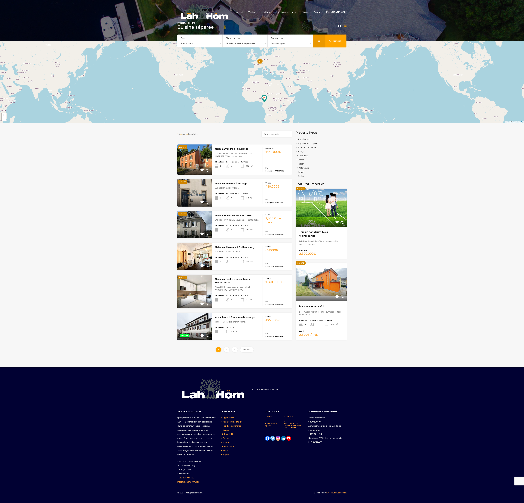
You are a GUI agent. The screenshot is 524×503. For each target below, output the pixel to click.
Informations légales (271, 425)
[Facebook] (267, 438)
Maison (301, 164)
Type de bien (277, 38)
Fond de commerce (307, 147)
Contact (318, 12)
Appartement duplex (307, 143)
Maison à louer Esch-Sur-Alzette (233, 215)
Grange (301, 160)
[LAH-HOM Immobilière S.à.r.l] (204, 20)
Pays (183, 38)
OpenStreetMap (518, 122)
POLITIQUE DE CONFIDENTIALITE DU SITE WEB (292, 426)
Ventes (251, 12)
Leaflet (508, 122)
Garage (301, 151)
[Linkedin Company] (283, 438)
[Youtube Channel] (288, 438)
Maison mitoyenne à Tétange (231, 183)
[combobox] (199, 44)
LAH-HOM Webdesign (336, 493)
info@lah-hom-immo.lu (188, 482)
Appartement (304, 139)
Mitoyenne (304, 168)
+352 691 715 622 (338, 12)
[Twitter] (272, 438)
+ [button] (4, 115)
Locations (265, 12)
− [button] (4, 119)
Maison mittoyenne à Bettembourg (234, 247)
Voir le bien (321, 219)
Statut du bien (233, 38)
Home (269, 417)
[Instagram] (278, 438)
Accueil (239, 12)
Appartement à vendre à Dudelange (235, 317)
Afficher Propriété (194, 169)
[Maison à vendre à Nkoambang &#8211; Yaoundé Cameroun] (264, 99)
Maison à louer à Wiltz (312, 306)
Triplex (301, 176)
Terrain (301, 172)
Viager (305, 12)
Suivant (246, 349)
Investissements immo (286, 12)
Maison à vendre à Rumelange (231, 148)
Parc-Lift (303, 155)
